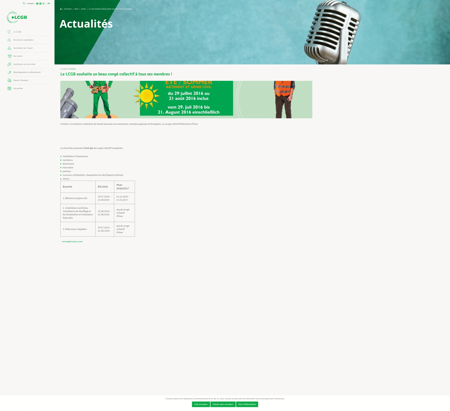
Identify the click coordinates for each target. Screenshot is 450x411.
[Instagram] (43, 3)
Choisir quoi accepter (223, 404)
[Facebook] (37, 3)
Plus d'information (247, 404)
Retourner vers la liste (72, 242)
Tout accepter (201, 404)
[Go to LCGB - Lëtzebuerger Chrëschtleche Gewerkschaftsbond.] (61, 9)
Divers (73, 69)
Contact (30, 3)
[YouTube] (40, 3)
